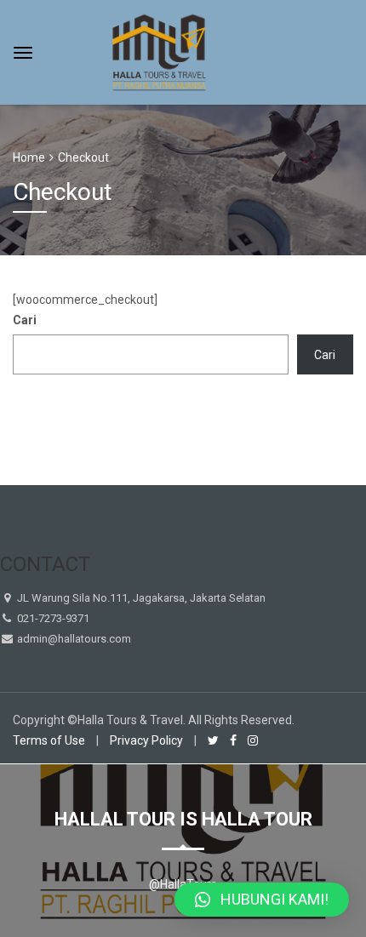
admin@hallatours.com (72, 638)
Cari (25, 320)
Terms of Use (49, 740)
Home (29, 157)
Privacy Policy (146, 740)
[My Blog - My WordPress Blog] (159, 51)
